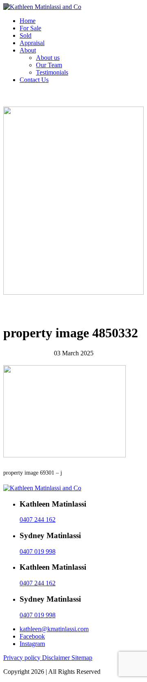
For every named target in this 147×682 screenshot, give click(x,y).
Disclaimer (56, 657)
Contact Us (34, 79)
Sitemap (81, 657)
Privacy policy (22, 657)
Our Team (49, 64)
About (28, 50)
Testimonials (52, 72)
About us (48, 57)
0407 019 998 (38, 551)
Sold (25, 35)
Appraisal (32, 42)
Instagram (32, 643)
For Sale (30, 28)
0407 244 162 (38, 519)
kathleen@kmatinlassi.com (54, 628)
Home (28, 20)
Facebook (32, 636)
